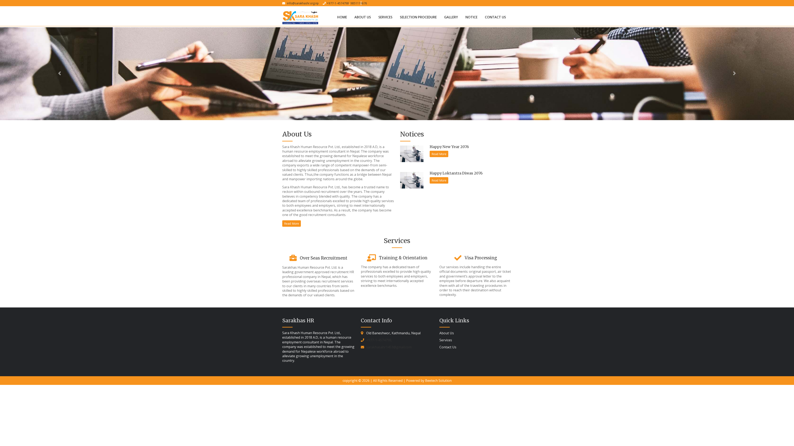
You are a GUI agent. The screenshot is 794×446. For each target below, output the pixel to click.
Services (385, 17)
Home (342, 17)
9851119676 (358, 3)
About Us (362, 17)
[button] (59, 73)
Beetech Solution (438, 380)
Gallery (451, 17)
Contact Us (495, 17)
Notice (471, 17)
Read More (291, 223)
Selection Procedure (418, 17)
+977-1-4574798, (379, 340)
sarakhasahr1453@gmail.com (389, 347)
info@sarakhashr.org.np (302, 3)
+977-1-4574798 (338, 3)
